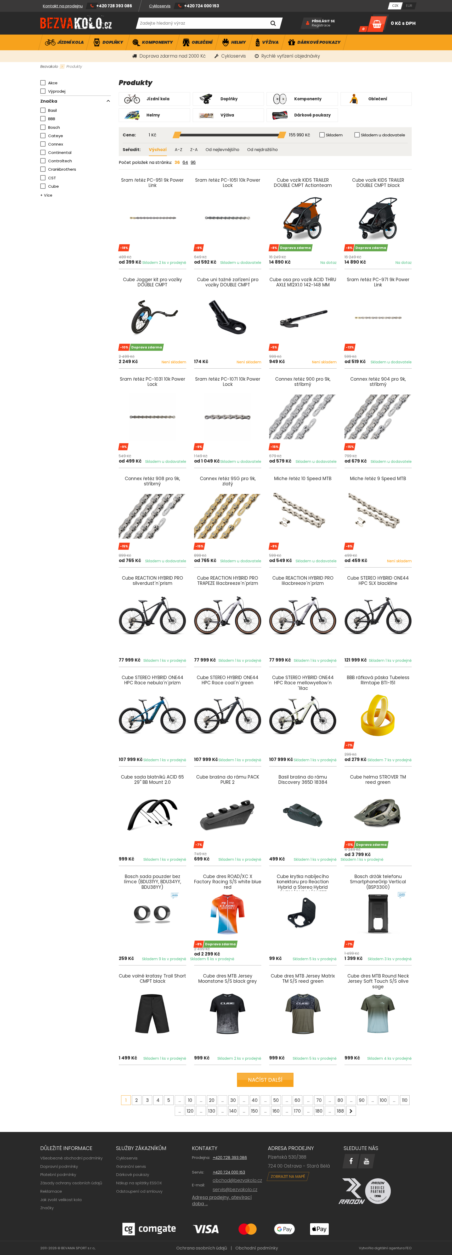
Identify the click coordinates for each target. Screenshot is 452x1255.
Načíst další (265, 1080)
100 (383, 1100)
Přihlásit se (323, 21)
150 (254, 1111)
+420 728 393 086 (114, 6)
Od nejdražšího (262, 150)
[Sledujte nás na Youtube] (366, 1161)
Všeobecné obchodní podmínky (71, 1158)
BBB (51, 118)
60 (297, 1100)
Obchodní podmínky (256, 1248)
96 (193, 162)
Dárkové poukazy (132, 1174)
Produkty (74, 66)
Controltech (60, 161)
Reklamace (51, 1191)
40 (255, 1100)
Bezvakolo (49, 66)
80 (340, 1100)
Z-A (194, 150)
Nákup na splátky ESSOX (139, 1183)
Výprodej (56, 91)
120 (190, 1111)
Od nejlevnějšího (222, 150)
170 (297, 1111)
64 (185, 162)
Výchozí (158, 150)
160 (276, 1111)
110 (405, 1100)
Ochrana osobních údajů (201, 1248)
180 (319, 1111)
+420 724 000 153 (201, 6)
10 (190, 1100)
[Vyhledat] (273, 23)
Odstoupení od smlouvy (139, 1191)
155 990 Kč (299, 135)
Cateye (55, 135)
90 (362, 1100)
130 (211, 1111)
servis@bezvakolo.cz (235, 1189)
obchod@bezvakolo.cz (237, 1180)
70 (319, 1100)
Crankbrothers (62, 169)
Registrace (321, 25)
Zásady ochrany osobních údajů (71, 1183)
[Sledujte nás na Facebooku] (350, 1161)
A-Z (178, 150)
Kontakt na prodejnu (63, 6)
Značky (47, 1207)
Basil (52, 110)
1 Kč (152, 135)
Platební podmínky (58, 1174)
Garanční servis (131, 1166)
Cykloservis (160, 6)
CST (52, 178)
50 (276, 1100)
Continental (59, 152)
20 (211, 1100)
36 (177, 162)
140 (233, 1111)
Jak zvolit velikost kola (61, 1199)
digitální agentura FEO (393, 1248)
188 (340, 1111)
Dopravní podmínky (59, 1166)
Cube (53, 186)
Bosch (54, 127)
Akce (53, 83)
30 (233, 1100)
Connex (55, 144)
